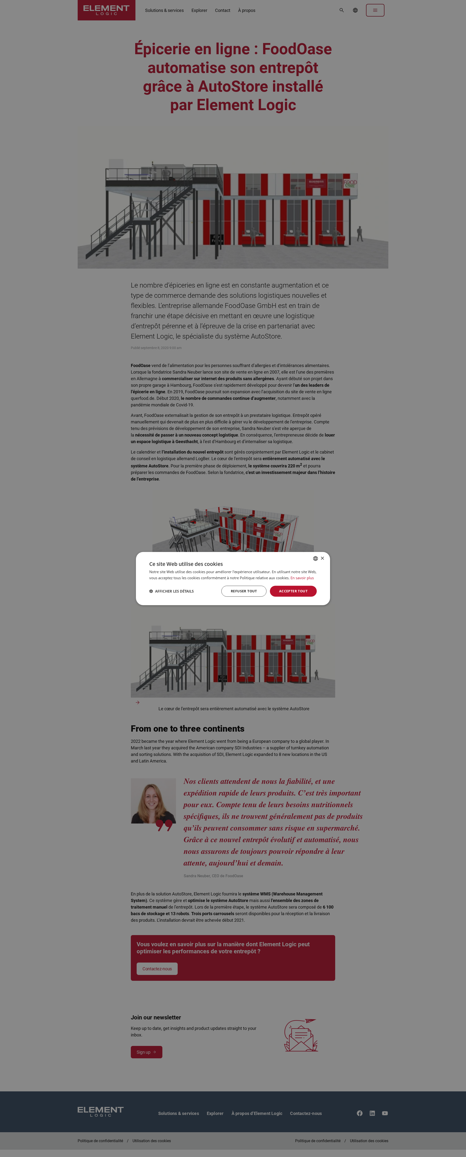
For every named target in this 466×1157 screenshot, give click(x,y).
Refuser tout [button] (244, 591)
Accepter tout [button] (293, 591)
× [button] (322, 558)
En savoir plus (302, 577)
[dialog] (233, 578)
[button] (171, 591)
